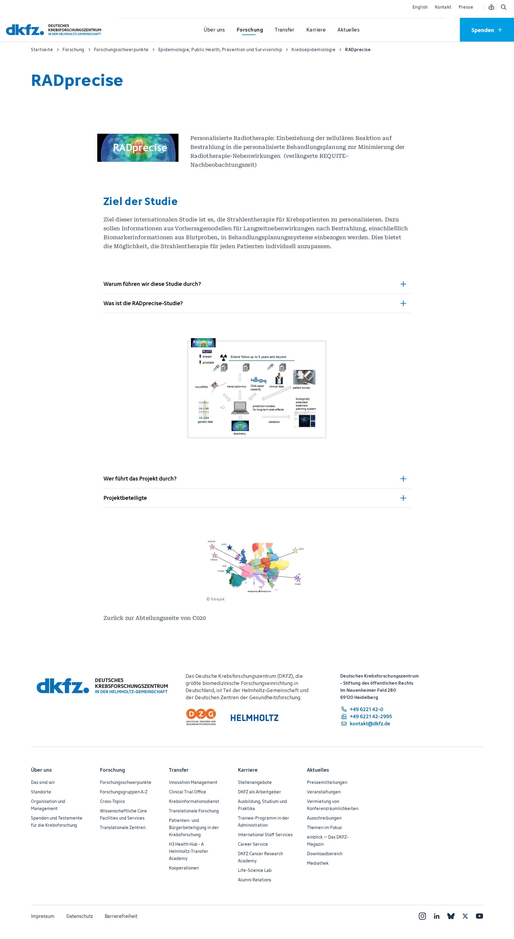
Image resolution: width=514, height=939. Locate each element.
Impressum (42, 916)
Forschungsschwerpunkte (125, 782)
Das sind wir (43, 782)
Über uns (41, 770)
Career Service (253, 844)
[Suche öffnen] (503, 7)
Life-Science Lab (255, 870)
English (420, 7)
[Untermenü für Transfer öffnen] (284, 30)
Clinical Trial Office (187, 791)
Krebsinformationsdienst (194, 801)
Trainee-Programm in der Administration (263, 821)
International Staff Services (265, 834)
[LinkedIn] (436, 916)
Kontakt (443, 7)
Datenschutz (79, 916)
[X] (465, 916)
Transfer (179, 770)
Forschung (112, 770)
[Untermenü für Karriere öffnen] (316, 30)
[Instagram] (422, 916)
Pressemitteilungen (327, 782)
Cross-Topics (112, 801)
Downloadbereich (324, 853)
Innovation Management (193, 782)
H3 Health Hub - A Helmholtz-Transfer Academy (188, 851)
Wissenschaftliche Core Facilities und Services (123, 814)
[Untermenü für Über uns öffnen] (214, 30)
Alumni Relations (254, 879)
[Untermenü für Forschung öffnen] (249, 30)
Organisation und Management (48, 805)
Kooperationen (184, 867)
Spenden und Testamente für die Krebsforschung (56, 821)
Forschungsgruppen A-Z (124, 791)
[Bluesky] (451, 916)
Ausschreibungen (324, 817)
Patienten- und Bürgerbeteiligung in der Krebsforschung (194, 827)
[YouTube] (479, 916)
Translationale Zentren (122, 827)
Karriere (248, 770)
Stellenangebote (255, 782)
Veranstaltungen (324, 791)
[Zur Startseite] (55, 29)
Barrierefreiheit (121, 916)
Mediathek (318, 863)
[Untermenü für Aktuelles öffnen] (348, 30)
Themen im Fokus (324, 827)
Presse (466, 7)
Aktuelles (318, 770)
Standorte (41, 791)
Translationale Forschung (194, 810)
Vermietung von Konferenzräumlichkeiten (332, 805)
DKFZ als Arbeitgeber (259, 791)
